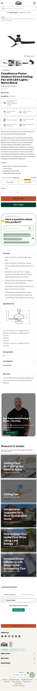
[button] (4, 63)
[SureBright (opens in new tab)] (33, 177)
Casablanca (6, 70)
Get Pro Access (10, 432)
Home (3, 17)
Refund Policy (18, 683)
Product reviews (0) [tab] (10, 594)
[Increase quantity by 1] (17, 192)
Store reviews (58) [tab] (27, 594)
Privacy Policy (27, 681)
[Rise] (4, 644)
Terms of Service (16, 681)
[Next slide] (35, 63)
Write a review (18, 610)
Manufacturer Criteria (27, 679)
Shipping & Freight (14, 679)
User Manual (7, 365)
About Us (4, 679)
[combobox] (18, 8)
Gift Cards (7, 681)
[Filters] (3, 600)
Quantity (3, 188)
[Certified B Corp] (10, 644)
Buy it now (18, 205)
